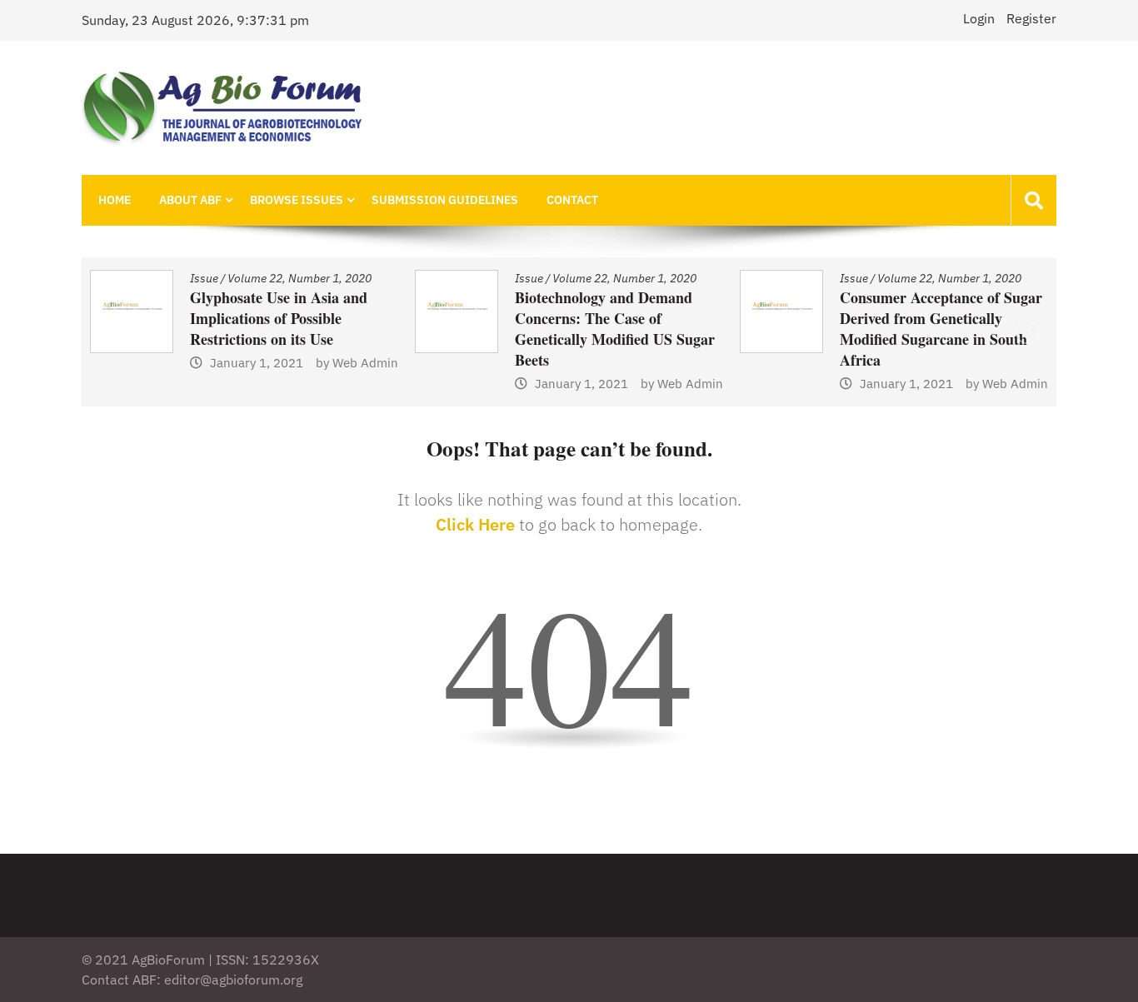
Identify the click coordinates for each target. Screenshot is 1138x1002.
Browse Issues (296, 199)
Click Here (475, 524)
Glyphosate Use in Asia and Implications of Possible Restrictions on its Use (146, 318)
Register (1031, 18)
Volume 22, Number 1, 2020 (167, 278)
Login (979, 18)
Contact (572, 199)
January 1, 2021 (124, 363)
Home (114, 199)
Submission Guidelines (445, 199)
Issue (396, 278)
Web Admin (233, 363)
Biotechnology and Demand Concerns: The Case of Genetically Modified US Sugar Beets (482, 329)
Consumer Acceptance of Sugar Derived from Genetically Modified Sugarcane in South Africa (808, 329)
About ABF (190, 199)
